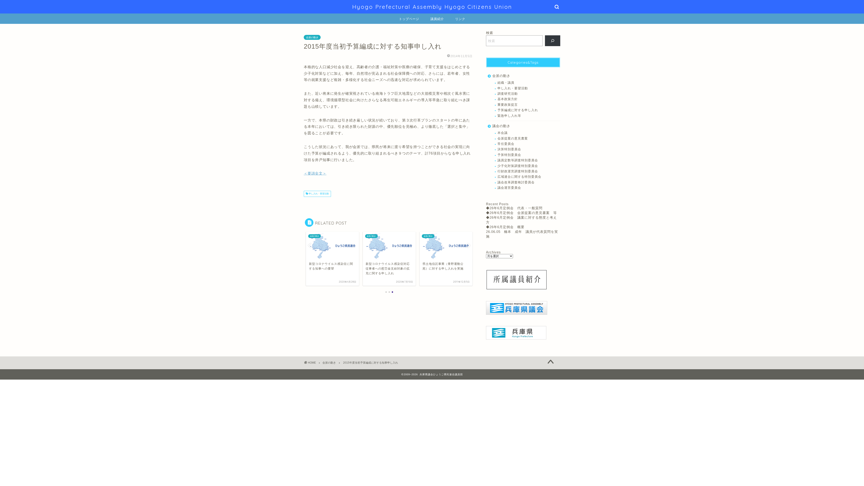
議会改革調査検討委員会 (516, 182)
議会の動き (501, 126)
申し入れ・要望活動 (318, 194)
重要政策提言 (507, 104)
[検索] (552, 40)
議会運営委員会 (509, 187)
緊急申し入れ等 (509, 115)
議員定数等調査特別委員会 (517, 160)
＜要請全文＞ (315, 173)
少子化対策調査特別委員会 (517, 166)
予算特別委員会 (509, 155)
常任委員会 (505, 144)
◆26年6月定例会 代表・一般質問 (514, 208)
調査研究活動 (507, 93)
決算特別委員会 (509, 149)
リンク (460, 19)
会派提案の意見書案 (512, 138)
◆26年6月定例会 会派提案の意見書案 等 (521, 213)
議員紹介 (437, 19)
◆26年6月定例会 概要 (505, 227)
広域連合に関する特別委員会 (519, 176)
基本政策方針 (507, 99)
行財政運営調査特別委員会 (517, 171)
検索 (489, 33)
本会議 (502, 133)
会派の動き (312, 37)
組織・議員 (505, 82)
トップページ (409, 19)
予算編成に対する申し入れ (517, 110)
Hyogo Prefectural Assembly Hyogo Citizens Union (432, 6)
